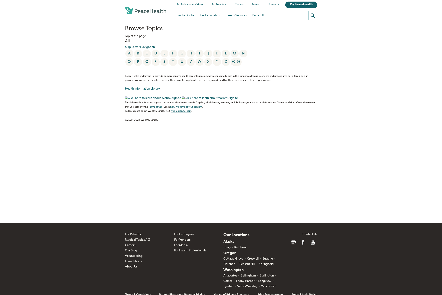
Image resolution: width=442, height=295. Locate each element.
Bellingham (248, 275)
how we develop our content (186, 107)
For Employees (184, 234)
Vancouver (268, 286)
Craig (227, 247)
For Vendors (182, 240)
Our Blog (131, 250)
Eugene (267, 258)
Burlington (267, 275)
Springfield (266, 264)
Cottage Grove (233, 258)
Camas (227, 281)
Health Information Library (142, 88)
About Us (274, 4)
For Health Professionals (190, 250)
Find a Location (210, 15)
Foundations (133, 261)
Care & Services (236, 15)
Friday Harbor (245, 281)
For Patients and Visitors (190, 4)
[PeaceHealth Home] (145, 11)
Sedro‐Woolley (247, 286)
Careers (239, 4)
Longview (264, 281)
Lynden (228, 286)
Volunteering (134, 256)
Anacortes (230, 275)
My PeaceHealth (301, 4)
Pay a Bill (258, 15)
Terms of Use (155, 107)
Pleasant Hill (247, 264)
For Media (181, 245)
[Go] (313, 15)
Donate (256, 4)
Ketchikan (241, 247)
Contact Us (309, 234)
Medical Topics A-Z (137, 240)
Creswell (253, 258)
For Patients (133, 234)
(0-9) (236, 62)
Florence (229, 264)
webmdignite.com (181, 111)
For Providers (219, 4)
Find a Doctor (186, 15)
